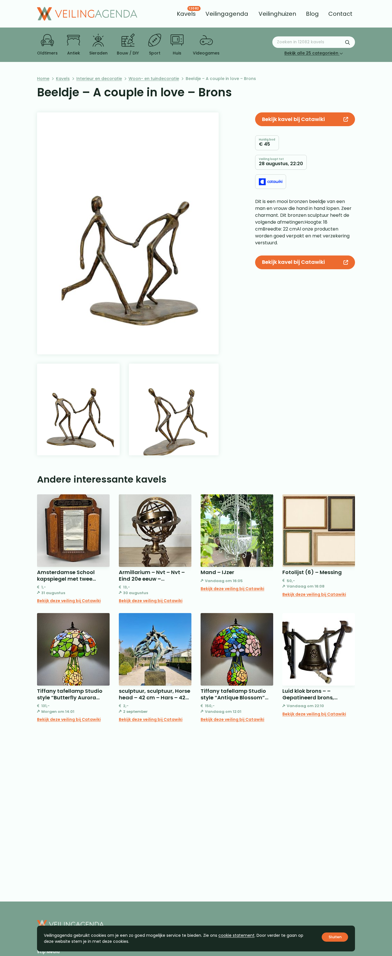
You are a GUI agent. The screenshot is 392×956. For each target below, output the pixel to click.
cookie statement (236, 935)
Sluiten (335, 937)
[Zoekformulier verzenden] (347, 42)
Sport (154, 53)
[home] (87, 14)
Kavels (63, 78)
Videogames (206, 53)
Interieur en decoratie (99, 78)
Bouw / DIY (128, 53)
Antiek (73, 53)
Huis (177, 53)
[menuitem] (186, 13)
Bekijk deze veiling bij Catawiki (69, 601)
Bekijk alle (311, 53)
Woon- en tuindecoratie (154, 78)
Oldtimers (47, 53)
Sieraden (98, 53)
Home (43, 78)
